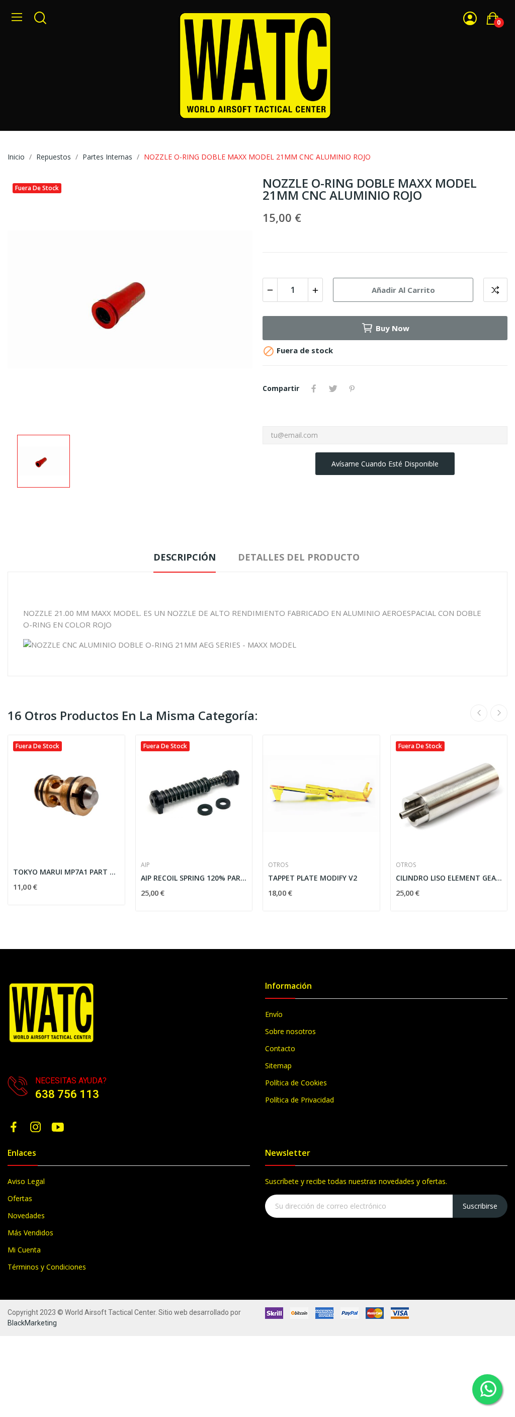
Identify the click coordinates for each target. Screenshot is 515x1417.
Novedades (26, 1215)
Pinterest (352, 388)
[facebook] (14, 1127)
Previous (478, 713)
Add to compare (495, 290)
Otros (278, 865)
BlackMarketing (32, 1323)
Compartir (313, 388)
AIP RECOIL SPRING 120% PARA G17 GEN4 (194, 878)
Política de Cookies (296, 1082)
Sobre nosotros (290, 1031)
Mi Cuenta (24, 1249)
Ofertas (20, 1198)
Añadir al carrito (403, 290)
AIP (145, 865)
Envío (274, 1014)
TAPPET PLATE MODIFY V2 (312, 878)
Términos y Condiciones (47, 1267)
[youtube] (58, 1127)
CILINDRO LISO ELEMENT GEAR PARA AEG (449, 878)
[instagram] (36, 1127)
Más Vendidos (30, 1232)
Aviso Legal (26, 1181)
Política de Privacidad (299, 1100)
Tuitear (332, 388)
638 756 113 (67, 1094)
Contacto (280, 1048)
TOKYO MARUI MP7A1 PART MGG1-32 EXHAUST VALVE (66, 872)
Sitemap (278, 1065)
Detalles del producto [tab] (299, 557)
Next (498, 713)
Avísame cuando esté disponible (385, 463)
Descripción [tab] (184, 557)
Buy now (392, 328)
